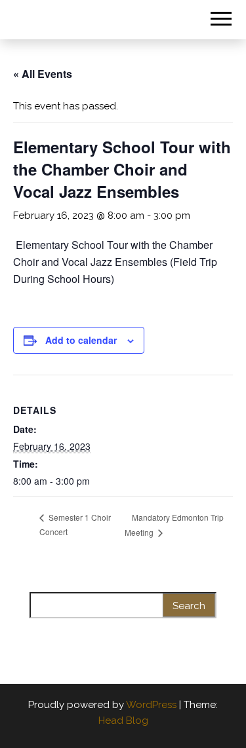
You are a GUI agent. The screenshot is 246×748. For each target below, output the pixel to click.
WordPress (151, 705)
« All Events (42, 73)
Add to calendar (81, 339)
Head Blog (123, 720)
